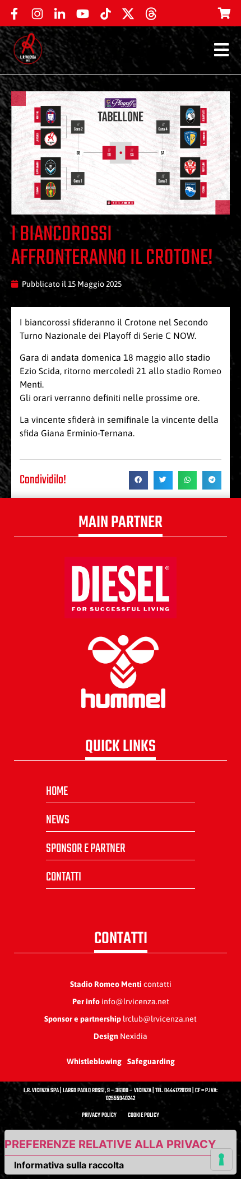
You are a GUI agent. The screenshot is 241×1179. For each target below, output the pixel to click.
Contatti (63, 877)
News (57, 820)
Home (57, 791)
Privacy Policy (99, 1115)
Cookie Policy (143, 1115)
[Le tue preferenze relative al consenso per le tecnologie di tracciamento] (221, 1159)
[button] (138, 480)
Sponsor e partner (86, 848)
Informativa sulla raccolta (69, 1165)
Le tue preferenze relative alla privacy (110, 1144)
